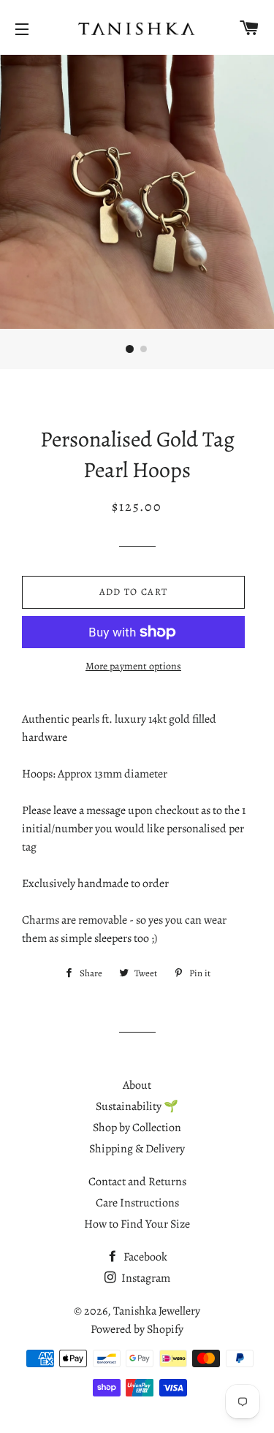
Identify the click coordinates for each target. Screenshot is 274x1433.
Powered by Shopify (137, 1329)
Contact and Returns (137, 1182)
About (137, 1085)
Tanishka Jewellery (156, 1311)
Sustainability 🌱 (137, 1106)
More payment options (133, 666)
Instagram (144, 1278)
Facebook (144, 1257)
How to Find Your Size (137, 1224)
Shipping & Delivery (137, 1149)
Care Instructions (137, 1203)
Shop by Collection (137, 1128)
